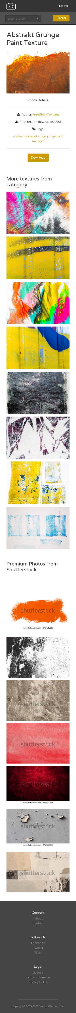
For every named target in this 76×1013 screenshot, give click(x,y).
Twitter (38, 948)
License (38, 972)
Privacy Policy (38, 982)
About (38, 918)
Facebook (38, 943)
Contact (38, 923)
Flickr (38, 952)
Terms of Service (38, 977)
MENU (64, 6)
